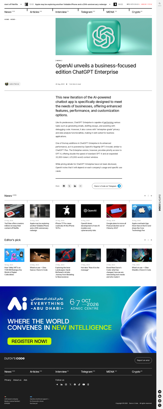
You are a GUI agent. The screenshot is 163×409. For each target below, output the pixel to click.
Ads (25, 380)
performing (108, 122)
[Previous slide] (145, 195)
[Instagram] (159, 401)
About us (17, 380)
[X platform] (159, 405)
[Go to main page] (160, 204)
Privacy (7, 380)
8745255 (7, 403)
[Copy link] (80, 186)
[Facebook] (64, 186)
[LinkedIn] (159, 396)
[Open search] (159, 3)
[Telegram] (159, 391)
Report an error (143, 360)
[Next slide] (151, 195)
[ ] (59, 60)
